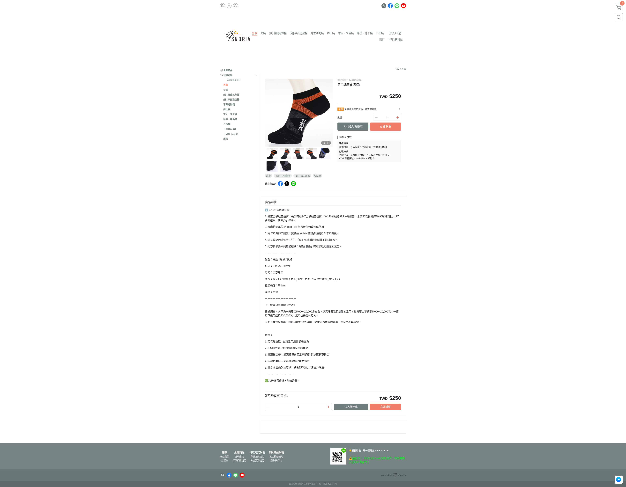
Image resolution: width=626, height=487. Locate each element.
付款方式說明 (257, 452)
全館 (340, 109)
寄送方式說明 (257, 456)
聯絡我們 (224, 456)
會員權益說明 (276, 452)
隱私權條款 (276, 460)
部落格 (224, 460)
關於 (224, 452)
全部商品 (239, 452)
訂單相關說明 (239, 460)
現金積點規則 (276, 456)
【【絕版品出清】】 (233, 80)
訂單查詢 (239, 456)
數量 (339, 117)
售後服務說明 (257, 460)
